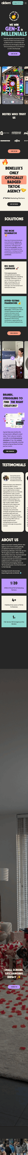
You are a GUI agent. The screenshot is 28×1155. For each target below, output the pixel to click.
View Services (14, 333)
